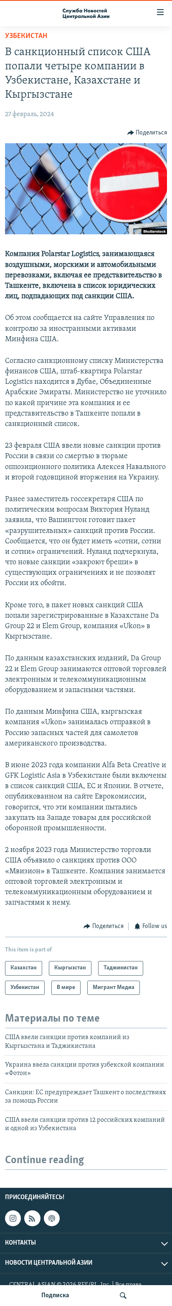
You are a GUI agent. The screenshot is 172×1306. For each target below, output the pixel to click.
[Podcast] (52, 1218)
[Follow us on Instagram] (13, 1218)
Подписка (55, 1295)
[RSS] (32, 1218)
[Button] (147, 132)
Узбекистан (26, 36)
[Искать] (123, 1295)
